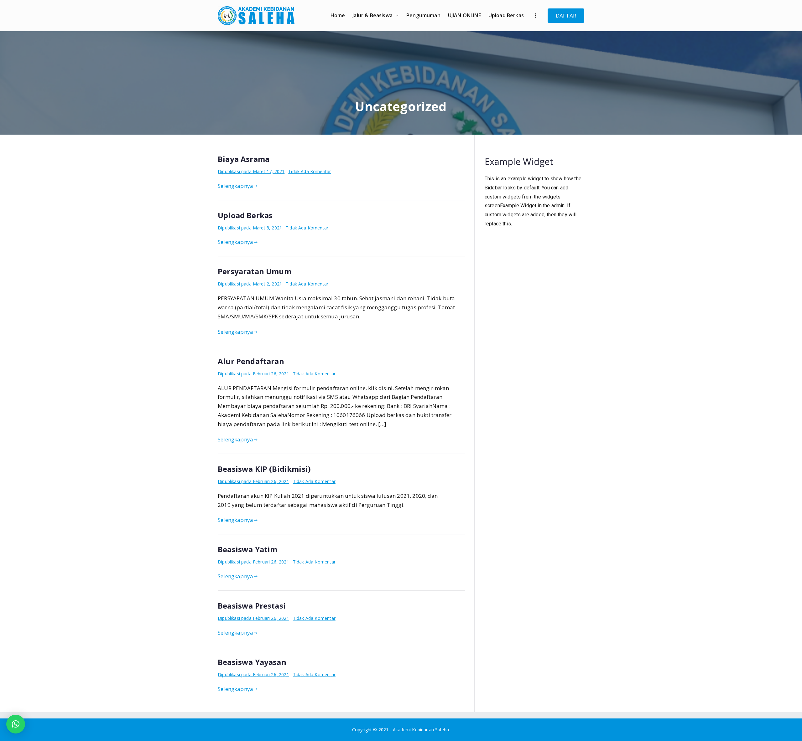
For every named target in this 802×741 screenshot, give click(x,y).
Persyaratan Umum (254, 271)
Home (338, 15)
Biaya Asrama (243, 159)
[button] (396, 16)
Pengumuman (423, 15)
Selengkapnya (235, 185)
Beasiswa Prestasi (252, 605)
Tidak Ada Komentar (309, 171)
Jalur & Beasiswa (372, 15)
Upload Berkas (506, 15)
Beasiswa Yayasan (252, 662)
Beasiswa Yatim (247, 549)
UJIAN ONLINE (464, 15)
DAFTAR (566, 15)
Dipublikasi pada (251, 171)
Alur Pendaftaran (251, 361)
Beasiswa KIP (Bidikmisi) (264, 469)
